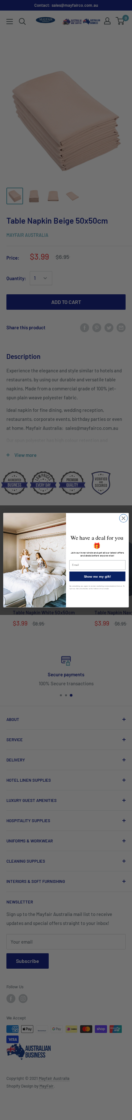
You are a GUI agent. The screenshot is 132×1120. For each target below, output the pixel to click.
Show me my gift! (97, 576)
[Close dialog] (124, 518)
